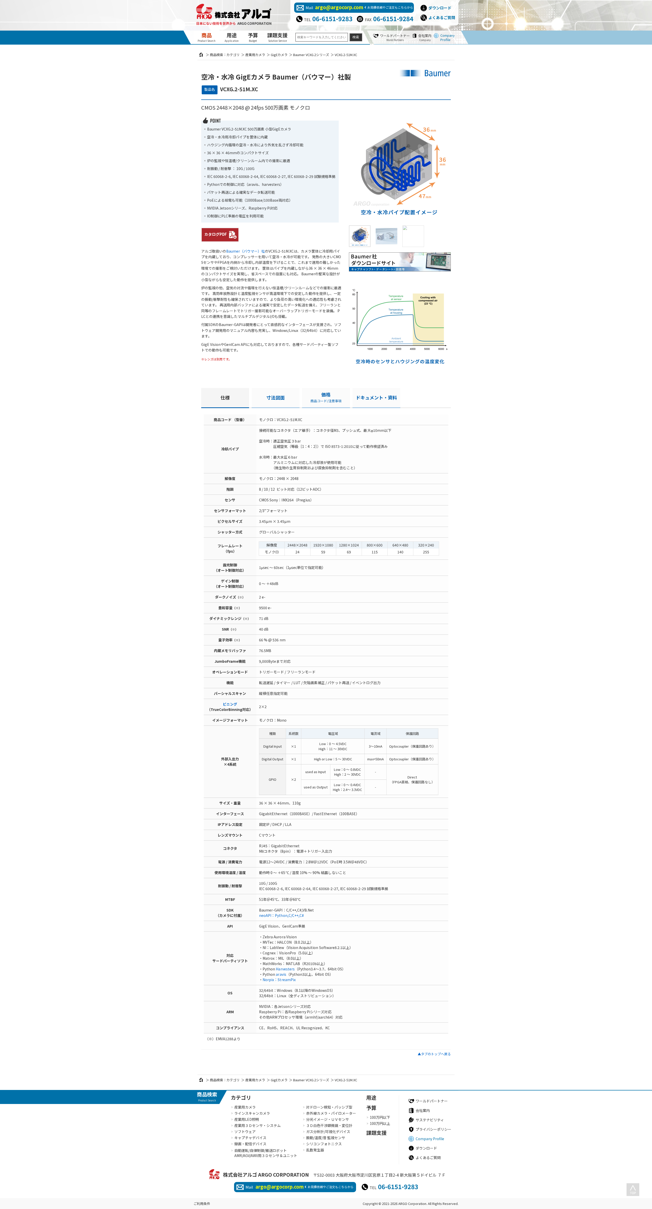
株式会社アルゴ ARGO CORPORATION (266, 1174)
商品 (206, 37)
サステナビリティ (430, 1120)
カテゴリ (241, 1097)
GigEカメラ (279, 54)
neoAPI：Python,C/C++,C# (281, 915)
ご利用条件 (202, 1203)
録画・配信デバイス (250, 1144)
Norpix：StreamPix (279, 979)
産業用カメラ (255, 54)
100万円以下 (380, 1117)
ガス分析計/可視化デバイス (328, 1131)
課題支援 (277, 37)
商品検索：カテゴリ (225, 54)
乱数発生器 (315, 1150)
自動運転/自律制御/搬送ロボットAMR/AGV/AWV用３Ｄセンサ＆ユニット (265, 1153)
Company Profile (447, 37)
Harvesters (285, 968)
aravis (281, 974)
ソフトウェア (245, 1131)
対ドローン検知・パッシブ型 (329, 1107)
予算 (253, 37)
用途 (232, 37)
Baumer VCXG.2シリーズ (311, 54)
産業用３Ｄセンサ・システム (257, 1125)
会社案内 (424, 37)
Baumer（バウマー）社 (245, 251)
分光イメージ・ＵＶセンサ (327, 1119)
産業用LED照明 (246, 1119)
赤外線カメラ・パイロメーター (331, 1113)
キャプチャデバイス (250, 1137)
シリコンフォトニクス (324, 1144)
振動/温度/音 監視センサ (325, 1137)
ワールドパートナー (395, 37)
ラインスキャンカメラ (252, 1113)
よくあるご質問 (441, 17)
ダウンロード (439, 7)
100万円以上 (380, 1123)
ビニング (230, 704)
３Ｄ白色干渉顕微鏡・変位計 (329, 1125)
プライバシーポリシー (433, 1129)
